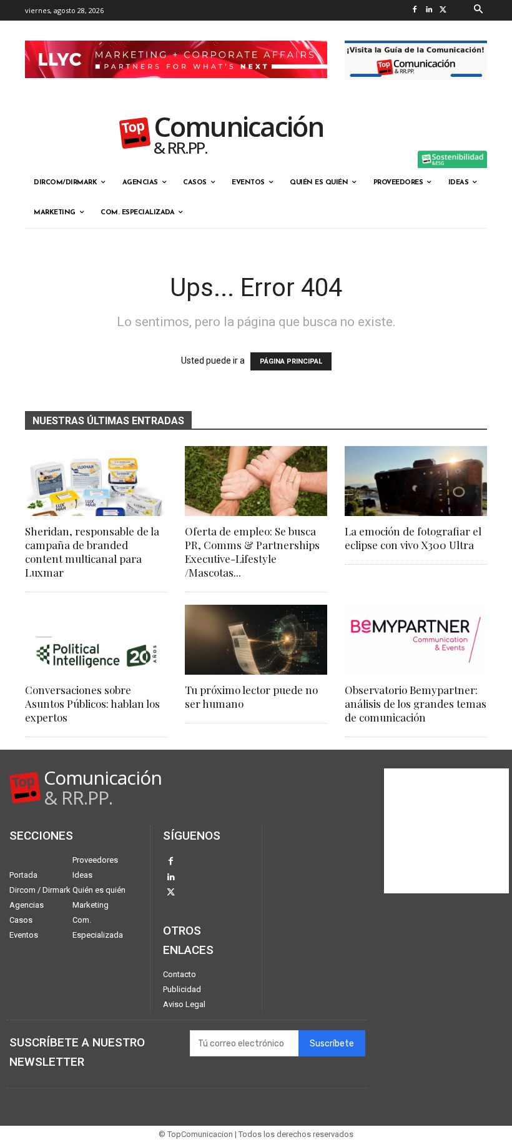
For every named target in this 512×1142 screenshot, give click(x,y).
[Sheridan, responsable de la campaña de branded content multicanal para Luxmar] (96, 481)
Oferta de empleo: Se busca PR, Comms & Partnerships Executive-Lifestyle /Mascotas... (252, 551)
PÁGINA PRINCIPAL (291, 361)
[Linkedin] (429, 10)
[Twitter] (443, 10)
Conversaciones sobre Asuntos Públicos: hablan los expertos (92, 703)
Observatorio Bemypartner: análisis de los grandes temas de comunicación (415, 703)
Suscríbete (332, 1043)
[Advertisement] (446, 830)
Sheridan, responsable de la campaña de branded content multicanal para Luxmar (92, 551)
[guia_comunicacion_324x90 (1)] (416, 90)
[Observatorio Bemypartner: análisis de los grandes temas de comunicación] (416, 640)
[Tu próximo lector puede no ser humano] (256, 640)
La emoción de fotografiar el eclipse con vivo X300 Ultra (413, 538)
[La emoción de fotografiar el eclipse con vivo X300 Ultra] (416, 481)
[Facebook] (415, 10)
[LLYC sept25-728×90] (176, 88)
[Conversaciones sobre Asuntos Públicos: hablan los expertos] (96, 640)
